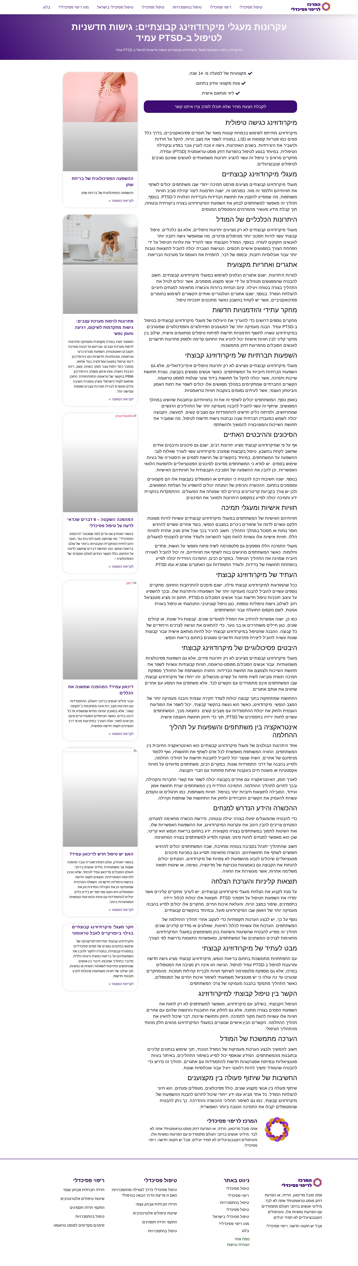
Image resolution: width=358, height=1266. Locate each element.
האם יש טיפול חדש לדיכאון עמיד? (101, 854)
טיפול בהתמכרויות (187, 7)
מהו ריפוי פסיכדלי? (73, 7)
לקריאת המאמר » (121, 200)
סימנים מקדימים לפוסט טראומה (78, 1225)
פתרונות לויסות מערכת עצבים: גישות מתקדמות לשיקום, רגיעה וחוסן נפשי (104, 327)
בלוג (46, 7)
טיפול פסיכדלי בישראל (115, 7)
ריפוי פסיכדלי (220, 7)
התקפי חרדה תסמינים (159, 1222)
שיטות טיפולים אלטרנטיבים (155, 1213)
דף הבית (237, 50)
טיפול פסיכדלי (250, 7)
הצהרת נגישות (238, 1245)
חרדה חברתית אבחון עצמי (156, 1204)
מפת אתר (241, 1239)
